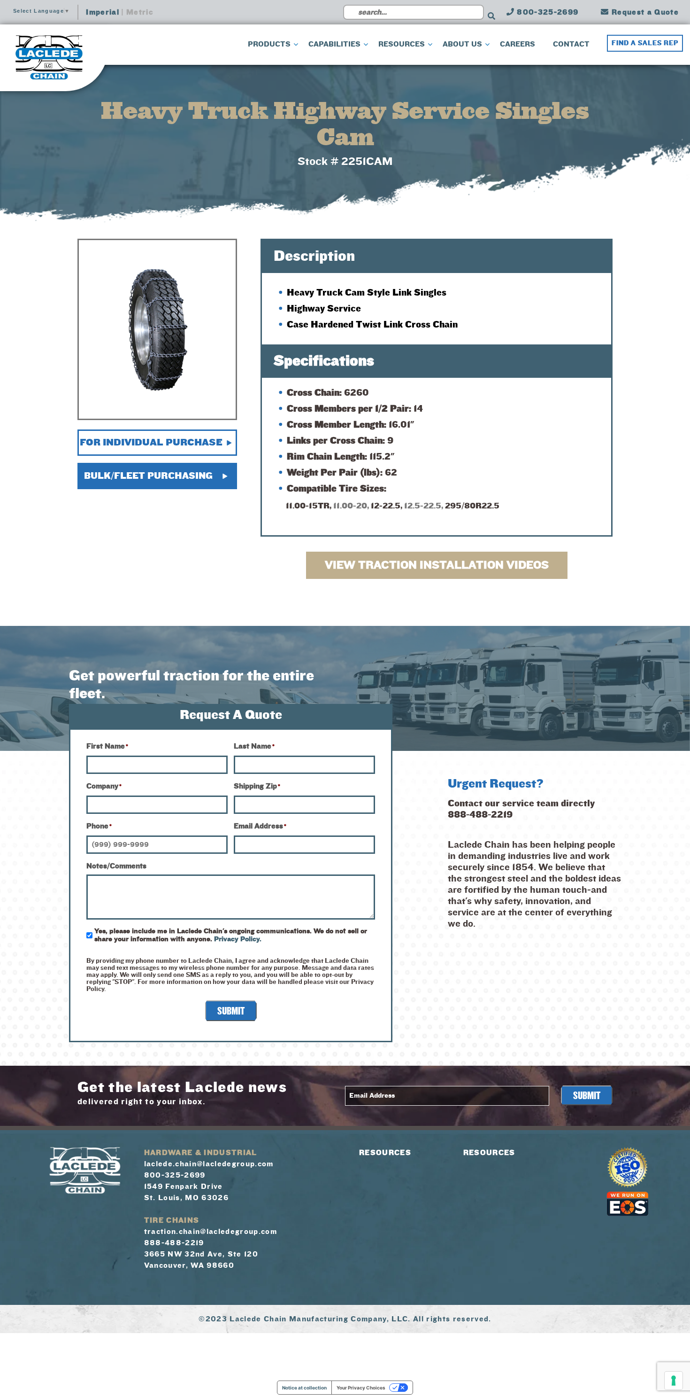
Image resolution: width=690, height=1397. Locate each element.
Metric (139, 12)
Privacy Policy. (237, 939)
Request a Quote (644, 12)
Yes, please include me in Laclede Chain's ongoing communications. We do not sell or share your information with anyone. (230, 935)
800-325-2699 (546, 12)
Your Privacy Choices (361, 1387)
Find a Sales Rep (645, 43)
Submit (231, 1011)
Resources (385, 1152)
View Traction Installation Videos (437, 565)
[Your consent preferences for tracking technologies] (673, 1380)
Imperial (102, 12)
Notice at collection (304, 1387)
